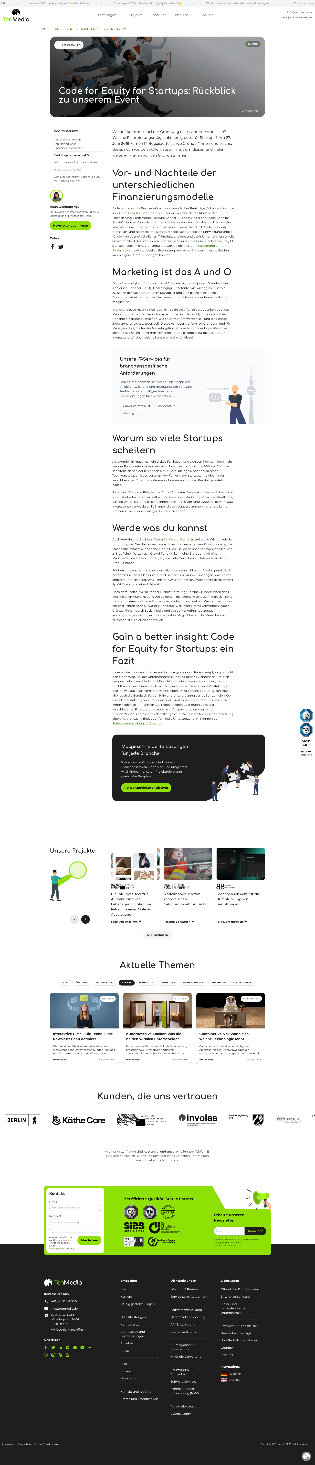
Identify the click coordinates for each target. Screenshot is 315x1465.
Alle (65, 982)
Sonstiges (168, 982)
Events (127, 982)
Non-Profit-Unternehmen (239, 1340)
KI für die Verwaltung (185, 1356)
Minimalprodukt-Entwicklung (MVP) (184, 1391)
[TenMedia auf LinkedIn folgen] (62, 1348)
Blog (123, 1363)
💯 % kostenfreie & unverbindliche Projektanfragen (180, 3)
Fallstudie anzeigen (124, 921)
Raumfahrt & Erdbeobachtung (182, 1372)
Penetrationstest (182, 1406)
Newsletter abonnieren (70, 225)
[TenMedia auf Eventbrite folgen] (76, 1348)
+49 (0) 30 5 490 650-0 (297, 17)
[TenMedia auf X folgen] (54, 1348)
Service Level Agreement (188, 1296)
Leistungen (107, 15)
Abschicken (89, 1240)
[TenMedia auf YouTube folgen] (69, 1355)
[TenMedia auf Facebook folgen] (47, 1348)
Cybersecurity (166, 405)
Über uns (158, 15)
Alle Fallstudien (157, 935)
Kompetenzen (130, 1324)
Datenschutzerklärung (61, 1248)
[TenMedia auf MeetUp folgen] (69, 1348)
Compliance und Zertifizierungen (132, 1334)
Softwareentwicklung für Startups (137, 723)
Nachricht (55, 1216)
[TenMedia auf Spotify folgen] (83, 1348)
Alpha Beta (127, 213)
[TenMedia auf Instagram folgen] (54, 1355)
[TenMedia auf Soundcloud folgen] (91, 1348)
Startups (227, 1355)
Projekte (136, 15)
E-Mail (53, 1202)
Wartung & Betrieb (184, 1289)
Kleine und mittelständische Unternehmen (233, 1308)
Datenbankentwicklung (187, 1317)
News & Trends (193, 982)
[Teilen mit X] (61, 247)
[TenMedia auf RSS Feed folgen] (62, 1355)
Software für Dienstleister (239, 1326)
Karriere (207, 15)
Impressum (8, 1444)
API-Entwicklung (182, 1324)
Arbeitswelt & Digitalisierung (232, 982)
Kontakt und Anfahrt (135, 1391)
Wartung (128, 413)
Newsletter (128, 1378)
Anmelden (255, 1231)
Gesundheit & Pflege (236, 1333)
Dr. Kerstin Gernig (177, 539)
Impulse (182, 15)
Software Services (183, 1381)
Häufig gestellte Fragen (137, 1304)
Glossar (125, 1371)
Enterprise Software (235, 1296)
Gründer (227, 1347)
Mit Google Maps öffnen (68, 1329)
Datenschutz (24, 1444)
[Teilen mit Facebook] (52, 247)
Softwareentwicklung (136, 405)
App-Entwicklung (183, 1331)
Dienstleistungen (133, 1317)
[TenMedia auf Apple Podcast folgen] (47, 1355)
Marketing (146, 982)
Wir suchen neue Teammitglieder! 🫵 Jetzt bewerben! (269, 3)
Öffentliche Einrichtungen (240, 1289)
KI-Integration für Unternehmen (183, 1347)
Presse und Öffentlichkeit (139, 1399)
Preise (125, 1350)
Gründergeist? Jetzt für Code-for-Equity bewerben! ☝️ (90, 3)
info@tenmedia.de (299, 12)
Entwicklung (105, 982)
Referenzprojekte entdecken (146, 787)
